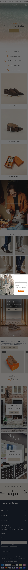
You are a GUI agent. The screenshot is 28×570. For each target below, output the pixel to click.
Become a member (21, 290)
